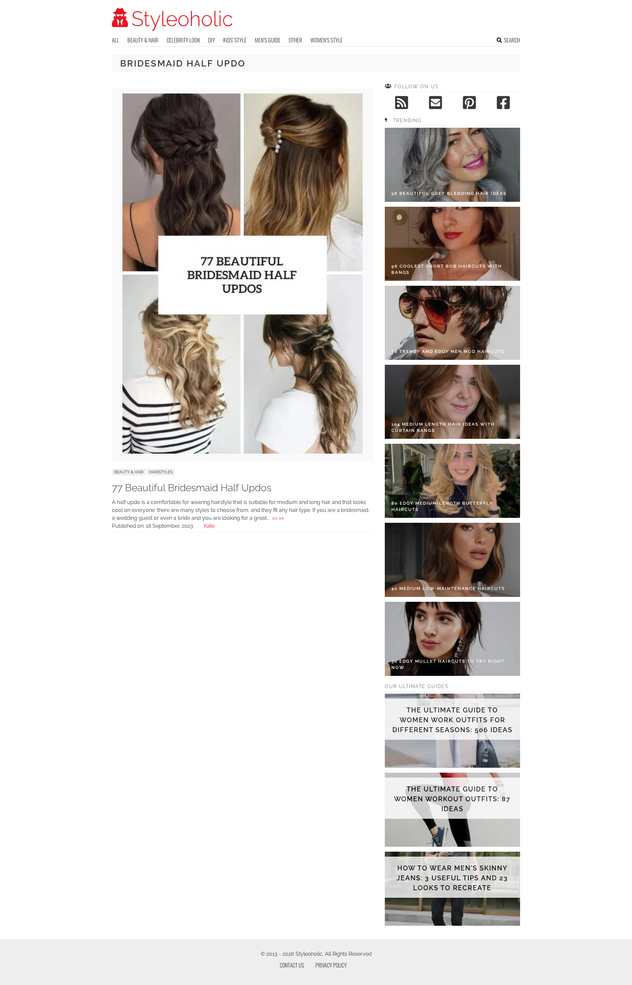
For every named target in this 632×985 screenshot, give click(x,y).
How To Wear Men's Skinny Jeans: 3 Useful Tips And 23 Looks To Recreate (452, 878)
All (115, 40)
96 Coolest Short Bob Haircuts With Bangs (446, 269)
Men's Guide (267, 40)
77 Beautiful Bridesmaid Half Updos (191, 487)
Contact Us (292, 965)
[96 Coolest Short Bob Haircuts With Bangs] (452, 244)
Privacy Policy (331, 965)
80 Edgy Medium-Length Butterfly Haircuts (442, 506)
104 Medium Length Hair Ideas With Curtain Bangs (443, 427)
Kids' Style (235, 40)
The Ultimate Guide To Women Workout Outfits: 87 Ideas (452, 799)
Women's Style (326, 40)
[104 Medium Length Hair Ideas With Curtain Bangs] (452, 402)
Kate (209, 526)
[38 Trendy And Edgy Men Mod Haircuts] (452, 323)
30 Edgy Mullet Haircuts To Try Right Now (448, 664)
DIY (211, 40)
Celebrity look (183, 40)
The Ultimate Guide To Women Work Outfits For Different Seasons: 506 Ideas (452, 720)
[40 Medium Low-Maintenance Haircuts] (452, 560)
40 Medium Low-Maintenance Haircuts (448, 588)
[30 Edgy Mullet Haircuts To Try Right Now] (452, 639)
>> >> (278, 518)
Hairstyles (160, 472)
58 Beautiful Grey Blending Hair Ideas (449, 193)
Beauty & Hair (142, 40)
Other (295, 40)
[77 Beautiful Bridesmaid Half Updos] (242, 452)
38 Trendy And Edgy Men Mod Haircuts (448, 351)
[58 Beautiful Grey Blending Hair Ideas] (452, 165)
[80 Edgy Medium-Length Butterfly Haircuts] (452, 481)
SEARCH (512, 40)
